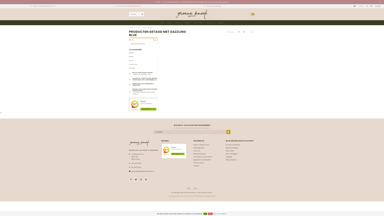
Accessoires (198, 23)
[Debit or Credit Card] (188, 188)
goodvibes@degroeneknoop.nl (143, 171)
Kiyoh (213, 196)
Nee (210, 213)
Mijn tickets (230, 151)
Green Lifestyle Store (201, 145)
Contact (196, 166)
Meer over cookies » (220, 213)
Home (162, 23)
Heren (186, 23)
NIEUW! (169, 23)
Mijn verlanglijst (232, 154)
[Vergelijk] (367, 6)
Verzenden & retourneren (203, 157)
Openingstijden (199, 148)
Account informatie (233, 145)
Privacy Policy (199, 163)
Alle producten (231, 160)
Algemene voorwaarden (202, 160)
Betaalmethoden (200, 154)
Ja (205, 213)
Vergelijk (229, 157)
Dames (177, 23)
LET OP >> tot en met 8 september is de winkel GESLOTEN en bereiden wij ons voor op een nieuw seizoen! (192, 2)
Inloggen (378, 6)
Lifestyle (210, 23)
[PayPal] (195, 188)
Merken (221, 23)
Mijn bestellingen (232, 148)
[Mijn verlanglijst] (371, 6)
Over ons (197, 151)
